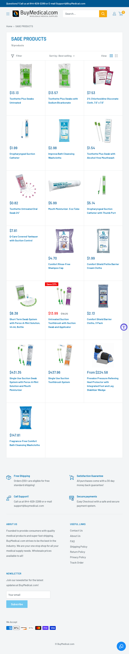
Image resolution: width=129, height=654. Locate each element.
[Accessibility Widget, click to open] (123, 327)
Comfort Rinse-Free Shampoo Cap (59, 266)
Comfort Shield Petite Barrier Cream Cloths (103, 266)
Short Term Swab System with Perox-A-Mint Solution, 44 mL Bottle (25, 323)
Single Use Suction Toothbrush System (59, 380)
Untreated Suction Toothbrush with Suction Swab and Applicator (62, 323)
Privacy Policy (78, 557)
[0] (121, 14)
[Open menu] (7, 14)
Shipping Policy (78, 546)
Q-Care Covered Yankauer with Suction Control (24, 238)
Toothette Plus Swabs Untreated (22, 100)
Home (9, 26)
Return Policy (77, 551)
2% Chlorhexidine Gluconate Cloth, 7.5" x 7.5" (102, 100)
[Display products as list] (116, 55)
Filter (19, 55)
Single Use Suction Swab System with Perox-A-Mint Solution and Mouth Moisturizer (24, 384)
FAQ (72, 541)
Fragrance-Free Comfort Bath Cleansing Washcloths (25, 442)
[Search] (103, 13)
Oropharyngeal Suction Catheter (22, 155)
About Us (75, 535)
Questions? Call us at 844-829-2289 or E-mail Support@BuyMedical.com (45, 3)
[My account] (114, 13)
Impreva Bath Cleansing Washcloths (61, 155)
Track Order (77, 562)
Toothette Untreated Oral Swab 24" (23, 210)
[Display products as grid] (111, 55)
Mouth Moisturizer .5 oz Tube (63, 208)
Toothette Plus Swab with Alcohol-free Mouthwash (101, 155)
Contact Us (76, 530)
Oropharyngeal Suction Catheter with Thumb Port (101, 210)
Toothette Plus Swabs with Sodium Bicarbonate (63, 100)
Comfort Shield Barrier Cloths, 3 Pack (99, 321)
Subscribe (17, 604)
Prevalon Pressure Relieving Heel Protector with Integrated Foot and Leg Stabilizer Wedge (102, 384)
